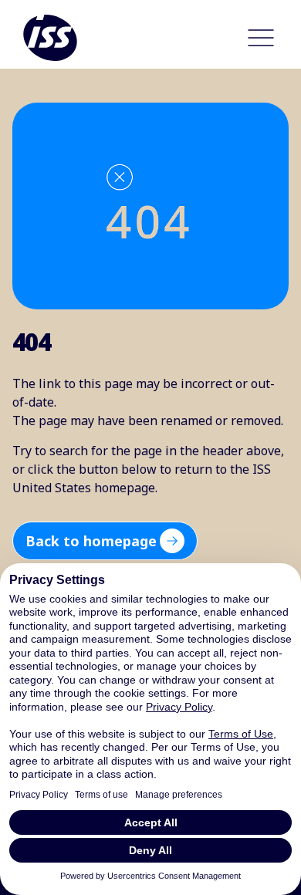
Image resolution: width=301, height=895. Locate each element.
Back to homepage (91, 541)
